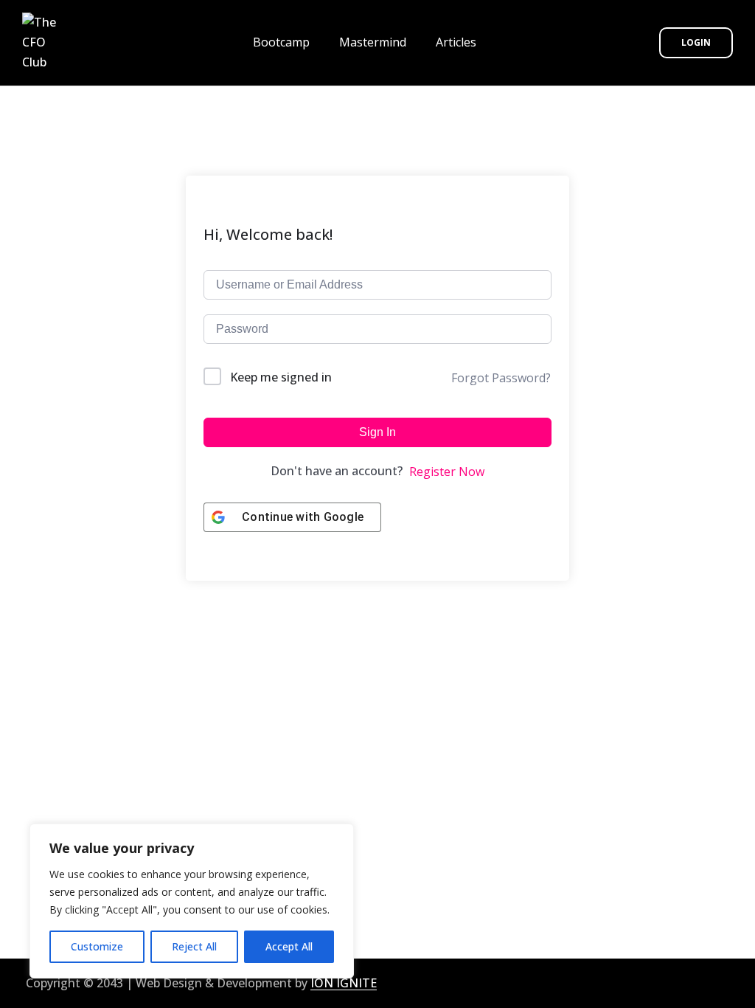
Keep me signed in (281, 377)
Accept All (289, 946)
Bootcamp (281, 42)
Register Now (446, 471)
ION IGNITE (343, 983)
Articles (456, 42)
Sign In (377, 432)
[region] (191, 901)
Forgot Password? (501, 378)
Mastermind (372, 42)
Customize (97, 946)
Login (696, 42)
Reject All (194, 946)
